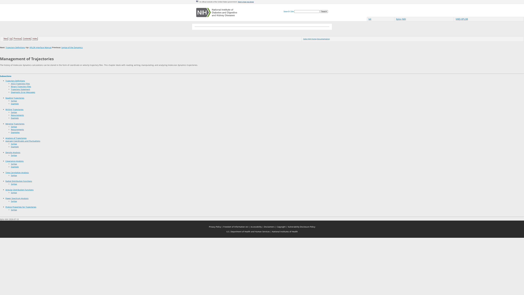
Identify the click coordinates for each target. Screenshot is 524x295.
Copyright (281, 226)
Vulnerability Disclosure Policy (301, 226)
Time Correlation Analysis (17, 172)
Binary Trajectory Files (21, 86)
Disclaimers (269, 226)
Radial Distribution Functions (18, 181)
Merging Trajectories (14, 124)
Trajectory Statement (20, 89)
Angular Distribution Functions (19, 189)
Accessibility (256, 226)
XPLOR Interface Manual (40, 47)
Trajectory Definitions (15, 47)
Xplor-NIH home (310, 39)
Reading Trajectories (14, 98)
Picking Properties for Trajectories (20, 207)
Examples (15, 132)
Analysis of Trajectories (16, 138)
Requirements (17, 115)
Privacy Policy (215, 226)
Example (15, 103)
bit (370, 19)
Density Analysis (12, 152)
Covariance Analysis (14, 161)
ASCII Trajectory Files (20, 83)
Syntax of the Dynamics (72, 47)
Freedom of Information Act (235, 226)
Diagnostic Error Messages (23, 92)
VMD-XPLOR (462, 19)
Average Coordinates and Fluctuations (22, 141)
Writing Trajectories (14, 109)
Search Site (289, 11)
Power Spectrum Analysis (17, 198)
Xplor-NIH (401, 19)
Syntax (14, 101)
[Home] (216, 12)
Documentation (323, 39)
